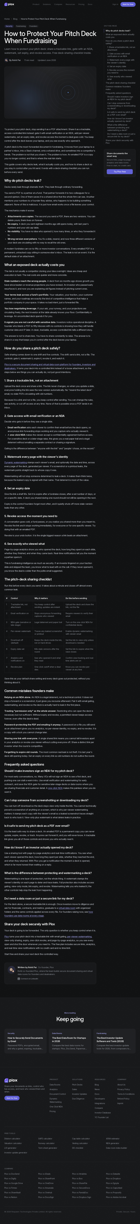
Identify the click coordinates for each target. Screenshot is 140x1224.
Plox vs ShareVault (12, 1192)
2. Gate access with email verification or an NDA (118, 54)
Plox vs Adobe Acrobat (116, 1197)
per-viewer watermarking (79, 936)
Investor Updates (79, 1094)
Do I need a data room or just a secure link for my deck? (121, 135)
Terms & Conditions (126, 1094)
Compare (58, 4)
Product (36, 4)
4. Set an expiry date (116, 66)
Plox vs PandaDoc (80, 1192)
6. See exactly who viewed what (119, 77)
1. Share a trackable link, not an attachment (121, 48)
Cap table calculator (81, 1139)
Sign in (115, 4)
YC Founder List (102, 1117)
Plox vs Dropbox (113, 1178)
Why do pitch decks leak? (118, 31)
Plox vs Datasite (113, 1174)
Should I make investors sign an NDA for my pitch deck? (120, 98)
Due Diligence (78, 1099)
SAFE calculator (45, 1139)
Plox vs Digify (10, 1178)
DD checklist (77, 1148)
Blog (15, 19)
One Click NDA (56, 1107)
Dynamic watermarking (15, 462)
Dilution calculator (12, 1139)
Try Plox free (120, 171)
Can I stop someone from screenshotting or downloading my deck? (121, 106)
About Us (121, 1085)
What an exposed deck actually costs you (120, 35)
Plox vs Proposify (113, 1192)
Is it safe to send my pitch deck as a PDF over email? (121, 113)
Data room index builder (116, 1148)
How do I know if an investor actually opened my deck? (120, 119)
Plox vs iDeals (44, 1174)
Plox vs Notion (10, 1197)
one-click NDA (55, 788)
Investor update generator (15, 1153)
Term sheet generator (47, 1148)
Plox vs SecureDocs (81, 1188)
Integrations (100, 1103)
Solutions (47, 4)
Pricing (81, 4)
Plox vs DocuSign (46, 1197)
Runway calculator (46, 1143)
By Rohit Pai (15, 60)
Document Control (58, 1094)
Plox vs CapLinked (114, 1188)
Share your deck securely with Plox (119, 141)
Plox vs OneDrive (45, 1183)
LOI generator (10, 1148)
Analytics (54, 1089)
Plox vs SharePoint (46, 1178)
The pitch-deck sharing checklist (120, 83)
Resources (70, 4)
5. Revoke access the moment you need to (121, 71)
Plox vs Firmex (10, 1188)
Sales (74, 1089)
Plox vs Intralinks (79, 1174)
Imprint (120, 1103)
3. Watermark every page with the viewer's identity (120, 61)
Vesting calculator (80, 1143)
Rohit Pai (32, 967)
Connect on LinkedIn (29, 979)
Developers (100, 1099)
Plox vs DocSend (11, 1174)
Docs (90, 4)
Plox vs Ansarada (45, 1188)
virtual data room (67, 908)
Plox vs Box (77, 1178)
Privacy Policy (123, 1089)
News (97, 1089)
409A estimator (112, 1139)
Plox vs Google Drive (13, 1183)
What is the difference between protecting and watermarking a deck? (118, 127)
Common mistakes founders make (118, 87)
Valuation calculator (13, 1143)
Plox (6, 936)
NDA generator (112, 1143)
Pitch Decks (77, 1085)
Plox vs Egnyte (112, 1183)
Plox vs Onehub (45, 1192)
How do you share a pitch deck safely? (120, 42)
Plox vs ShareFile (79, 1183)
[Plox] (9, 4)
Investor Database (103, 1113)
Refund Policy (123, 1099)
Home (7, 19)
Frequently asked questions (118, 93)
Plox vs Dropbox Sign (81, 1197)
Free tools (9, 1133)
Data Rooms (55, 1085)
